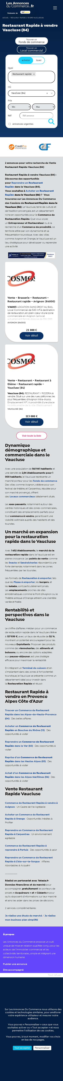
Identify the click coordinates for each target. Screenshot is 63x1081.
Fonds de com (41, 481)
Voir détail (31, 335)
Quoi (10, 68)
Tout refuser (54, 975)
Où (9, 87)
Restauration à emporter (37, 578)
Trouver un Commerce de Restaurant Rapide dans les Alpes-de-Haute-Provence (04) (30, 714)
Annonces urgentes (22, 124)
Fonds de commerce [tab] (31, 41)
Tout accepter (22, 1048)
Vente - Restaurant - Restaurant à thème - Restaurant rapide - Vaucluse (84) (29, 384)
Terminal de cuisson (34, 668)
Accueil (5, 18)
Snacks (13, 562)
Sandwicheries (28, 562)
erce (54, 481)
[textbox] (31, 80)
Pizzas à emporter (24, 582)
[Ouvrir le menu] (55, 7)
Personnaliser (42, 1048)
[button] (34, 74)
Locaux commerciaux (22, 496)
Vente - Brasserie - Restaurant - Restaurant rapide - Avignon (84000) (31, 299)
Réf (9, 116)
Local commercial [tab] (31, 49)
